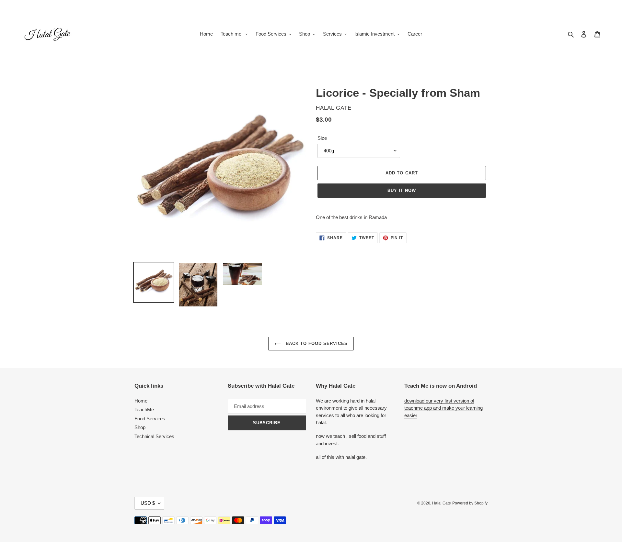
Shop (139, 427)
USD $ (148, 503)
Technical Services (154, 436)
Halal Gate (441, 503)
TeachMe (144, 409)
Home (140, 401)
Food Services (149, 418)
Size (322, 138)
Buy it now (401, 190)
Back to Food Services (316, 343)
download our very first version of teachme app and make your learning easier (443, 408)
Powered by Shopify (470, 503)
